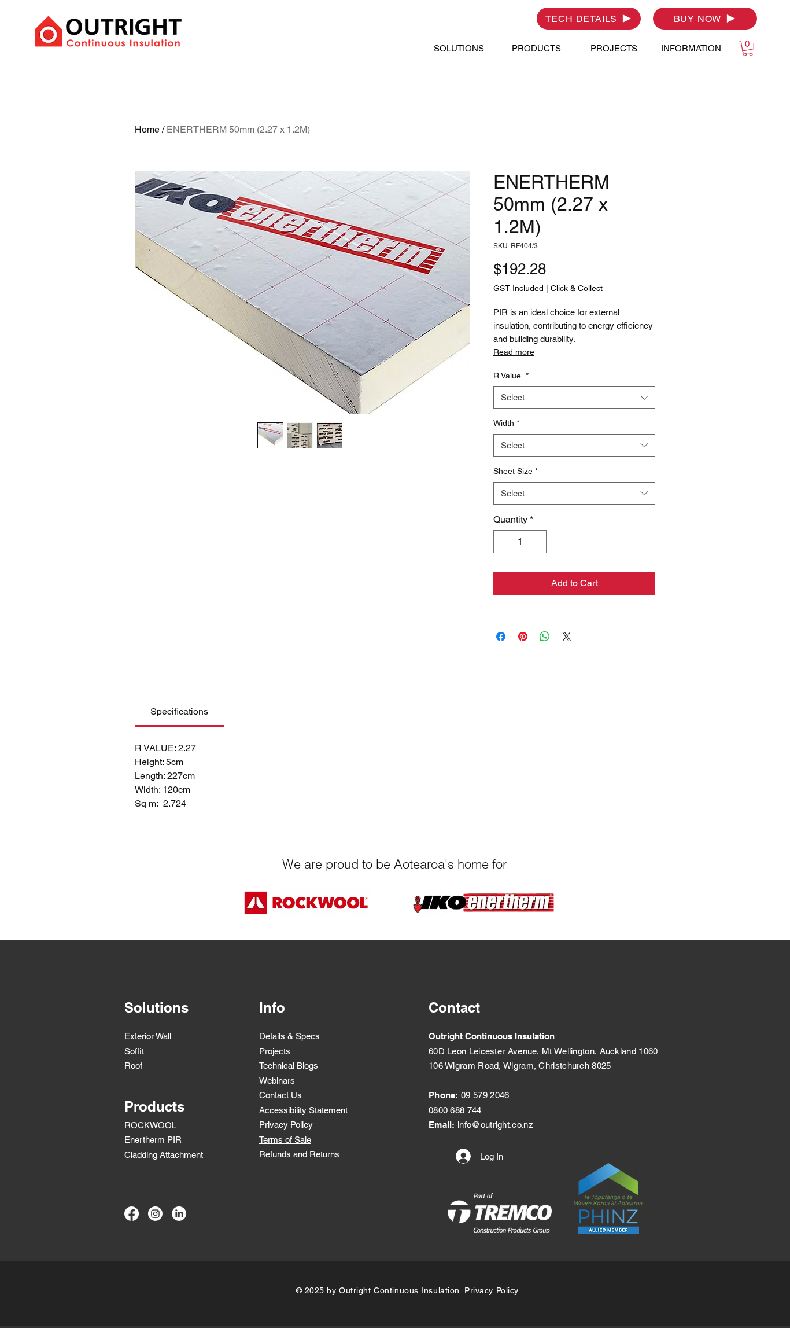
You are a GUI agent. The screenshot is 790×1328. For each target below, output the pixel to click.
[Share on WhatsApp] (545, 636)
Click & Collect (577, 288)
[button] (458, 48)
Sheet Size (515, 471)
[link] (179, 711)
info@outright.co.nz (495, 1125)
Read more (513, 351)
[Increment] (537, 542)
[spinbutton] (520, 542)
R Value (511, 375)
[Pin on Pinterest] (523, 636)
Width (506, 423)
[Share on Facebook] (501, 636)
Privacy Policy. (492, 1290)
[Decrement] (503, 542)
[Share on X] (567, 636)
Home (147, 129)
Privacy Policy (286, 1125)
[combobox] (574, 397)
